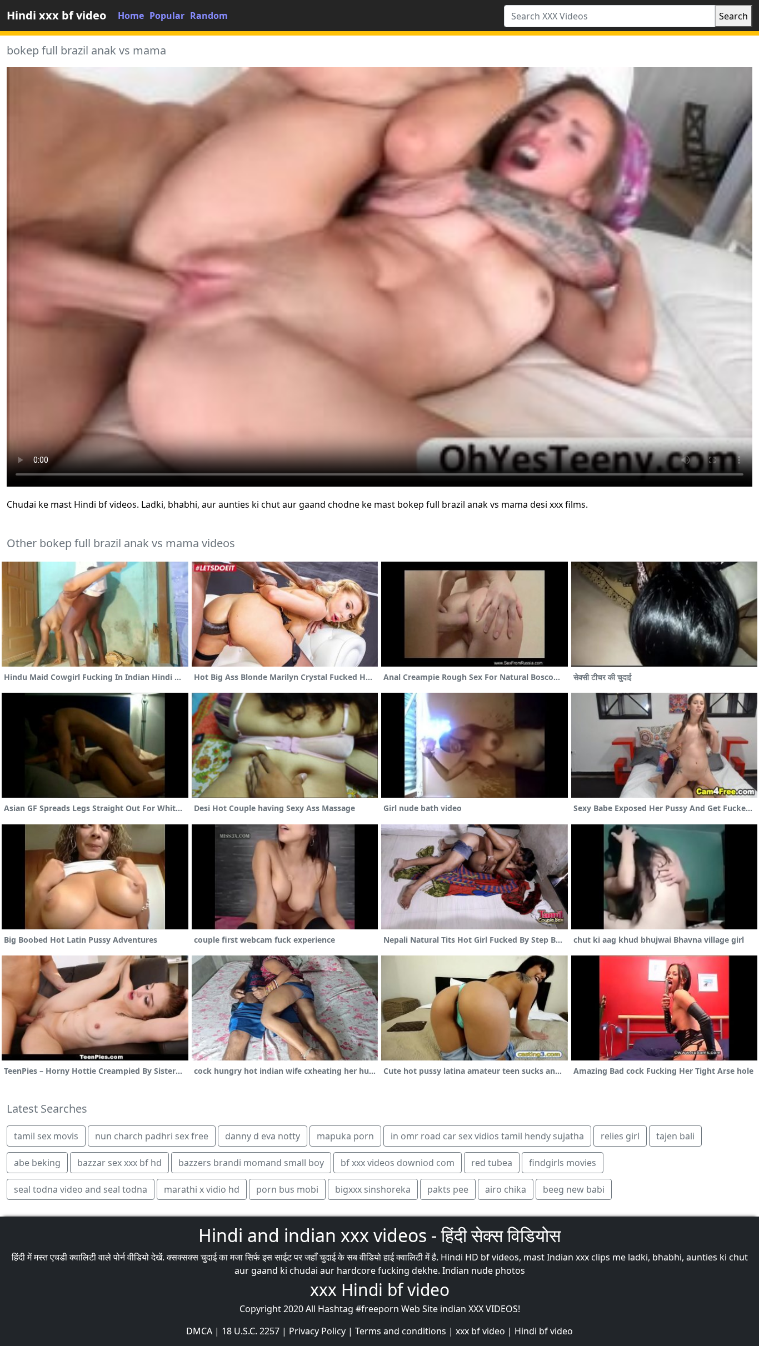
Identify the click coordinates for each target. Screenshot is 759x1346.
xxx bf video (480, 1331)
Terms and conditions (400, 1331)
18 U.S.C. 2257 (250, 1331)
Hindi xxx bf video (56, 15)
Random (209, 15)
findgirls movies (562, 1163)
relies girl (620, 1136)
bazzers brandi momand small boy (251, 1163)
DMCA (199, 1331)
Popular (166, 15)
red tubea (491, 1163)
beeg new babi (574, 1189)
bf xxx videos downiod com (398, 1163)
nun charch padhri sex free (151, 1136)
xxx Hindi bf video (380, 1289)
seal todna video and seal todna (80, 1189)
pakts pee (447, 1189)
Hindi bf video (544, 1331)
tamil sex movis (46, 1136)
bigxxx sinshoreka (373, 1189)
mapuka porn (345, 1136)
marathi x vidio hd (201, 1189)
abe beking (37, 1163)
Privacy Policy (317, 1331)
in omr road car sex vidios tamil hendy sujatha (487, 1136)
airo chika (505, 1189)
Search (733, 16)
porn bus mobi (287, 1189)
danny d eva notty (262, 1136)
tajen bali (675, 1136)
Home (131, 15)
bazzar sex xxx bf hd (119, 1163)
